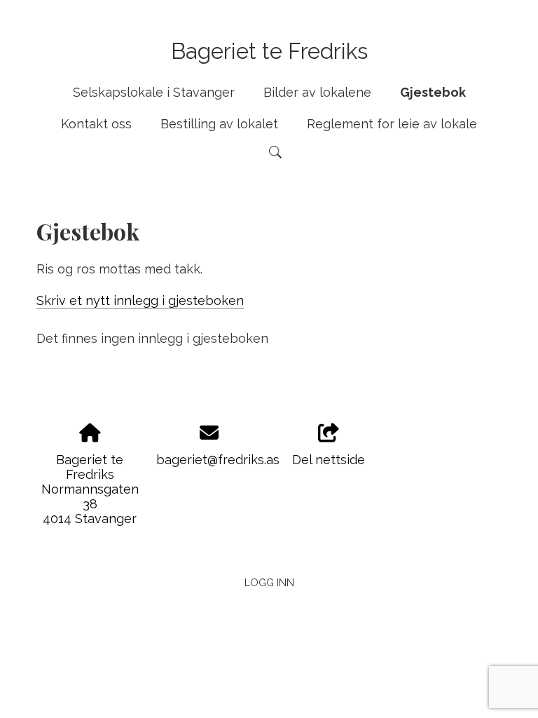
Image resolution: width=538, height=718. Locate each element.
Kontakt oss (96, 123)
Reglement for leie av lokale (392, 123)
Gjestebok (433, 92)
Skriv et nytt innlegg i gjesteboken (140, 300)
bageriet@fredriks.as (218, 459)
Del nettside (328, 459)
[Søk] (275, 152)
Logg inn (269, 582)
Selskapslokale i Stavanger (154, 92)
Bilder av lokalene (317, 92)
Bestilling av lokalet (219, 123)
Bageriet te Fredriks (269, 51)
